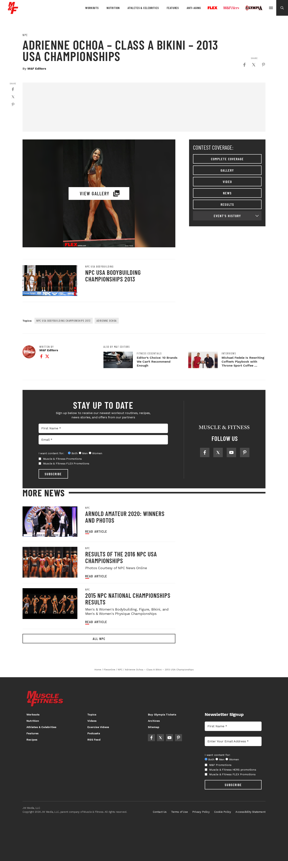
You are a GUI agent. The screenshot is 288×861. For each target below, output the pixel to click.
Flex (212, 8)
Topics (91, 714)
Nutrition (113, 8)
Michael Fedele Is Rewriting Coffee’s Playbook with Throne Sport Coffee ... (243, 361)
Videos (91, 720)
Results (227, 204)
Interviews (229, 353)
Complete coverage (227, 159)
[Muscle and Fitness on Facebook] (204, 452)
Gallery (227, 170)
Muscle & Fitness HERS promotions (232, 769)
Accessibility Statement (250, 811)
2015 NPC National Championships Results (127, 599)
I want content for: (51, 453)
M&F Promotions (220, 764)
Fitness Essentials (149, 353)
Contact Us (160, 811)
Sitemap (153, 727)
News (227, 193)
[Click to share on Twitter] (254, 65)
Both (75, 453)
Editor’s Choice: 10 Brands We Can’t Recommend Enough (157, 361)
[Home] (13, 12)
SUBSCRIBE (53, 474)
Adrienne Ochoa (107, 320)
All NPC (99, 638)
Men (85, 453)
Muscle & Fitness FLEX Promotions (66, 463)
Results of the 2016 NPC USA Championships (121, 557)
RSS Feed (94, 739)
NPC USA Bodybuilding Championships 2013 (113, 275)
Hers (231, 8)
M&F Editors (36, 68)
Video (227, 181)
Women (97, 453)
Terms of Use (179, 811)
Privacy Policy (201, 811)
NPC (25, 34)
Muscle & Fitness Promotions (62, 458)
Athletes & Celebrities (143, 8)
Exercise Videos (98, 727)
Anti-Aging (194, 8)
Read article (96, 531)
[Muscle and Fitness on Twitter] (218, 452)
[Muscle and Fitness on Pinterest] (244, 452)
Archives (154, 720)
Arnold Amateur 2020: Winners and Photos (125, 517)
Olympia (253, 8)
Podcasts (93, 733)
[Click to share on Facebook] (244, 65)
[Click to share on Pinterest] (263, 65)
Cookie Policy (222, 811)
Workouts (92, 8)
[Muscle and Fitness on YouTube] (231, 452)
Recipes (31, 739)
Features (173, 8)
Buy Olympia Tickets (162, 714)
